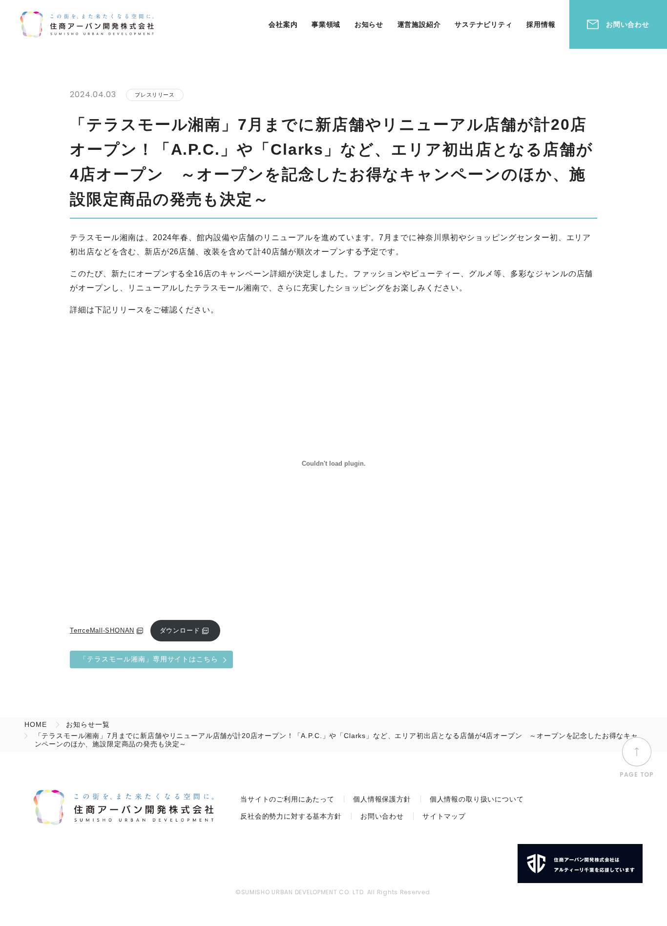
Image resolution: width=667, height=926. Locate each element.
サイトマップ (444, 816)
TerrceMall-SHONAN (102, 630)
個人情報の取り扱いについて (477, 799)
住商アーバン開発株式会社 (87, 24)
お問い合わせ (627, 24)
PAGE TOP (637, 774)
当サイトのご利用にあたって (287, 799)
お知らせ (368, 24)
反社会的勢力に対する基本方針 (291, 816)
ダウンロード (180, 630)
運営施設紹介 (419, 24)
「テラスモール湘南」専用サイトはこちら (149, 659)
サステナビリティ (484, 24)
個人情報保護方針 (382, 799)
